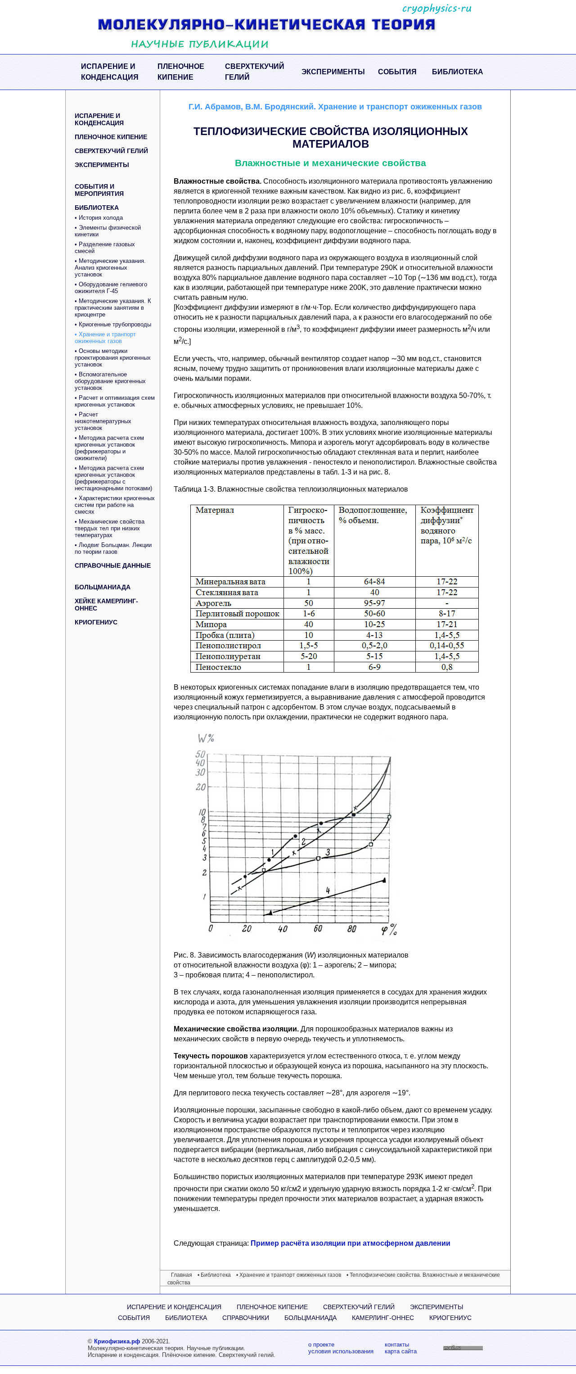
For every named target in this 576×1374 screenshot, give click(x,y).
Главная (181, 1275)
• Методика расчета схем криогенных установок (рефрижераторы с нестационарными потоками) (113, 478)
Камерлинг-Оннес (383, 1317)
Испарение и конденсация (110, 72)
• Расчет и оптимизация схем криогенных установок (115, 401)
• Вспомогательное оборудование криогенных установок (110, 381)
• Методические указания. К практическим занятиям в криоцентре (113, 308)
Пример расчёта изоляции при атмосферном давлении (350, 1243)
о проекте (321, 1344)
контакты (397, 1344)
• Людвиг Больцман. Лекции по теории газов (113, 548)
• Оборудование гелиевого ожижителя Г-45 (111, 287)
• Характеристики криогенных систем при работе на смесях (115, 505)
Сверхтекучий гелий (254, 72)
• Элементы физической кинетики (108, 231)
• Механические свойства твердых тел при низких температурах (109, 528)
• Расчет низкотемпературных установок (103, 421)
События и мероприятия (99, 190)
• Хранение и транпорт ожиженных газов (105, 337)
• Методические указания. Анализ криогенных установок (110, 268)
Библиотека (457, 72)
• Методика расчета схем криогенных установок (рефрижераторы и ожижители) (109, 447)
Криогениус (96, 622)
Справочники (245, 1317)
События (397, 72)
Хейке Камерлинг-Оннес (106, 604)
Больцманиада (102, 587)
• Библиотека (214, 1275)
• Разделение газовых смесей (105, 247)
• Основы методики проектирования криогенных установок (113, 358)
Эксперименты (333, 72)
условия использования (341, 1351)
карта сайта (401, 1351)
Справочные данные (113, 565)
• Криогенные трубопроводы (113, 324)
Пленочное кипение (181, 72)
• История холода (99, 217)
